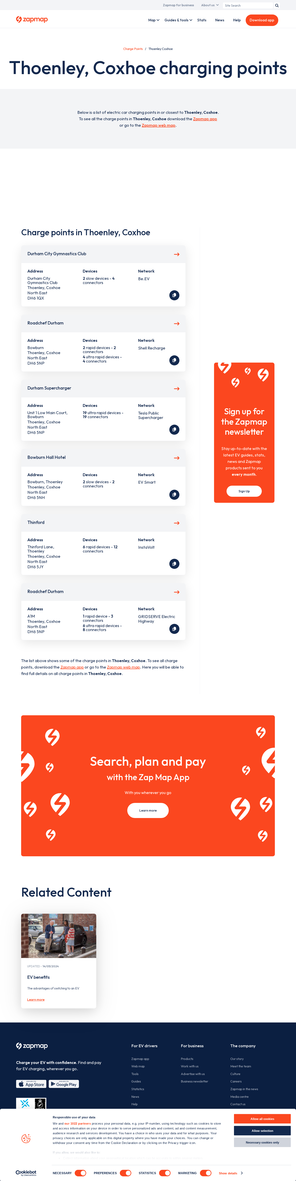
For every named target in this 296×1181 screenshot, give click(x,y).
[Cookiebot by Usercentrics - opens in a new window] (26, 1173)
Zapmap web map (158, 125)
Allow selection (262, 1130)
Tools (135, 1074)
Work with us (190, 1066)
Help (237, 20)
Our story (237, 1059)
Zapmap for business (178, 5)
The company (243, 1045)
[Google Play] (64, 1084)
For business (192, 1045)
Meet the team (240, 1066)
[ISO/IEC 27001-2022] (31, 1107)
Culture (235, 1074)
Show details (228, 1173)
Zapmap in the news (244, 1089)
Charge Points (133, 49)
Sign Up (244, 491)
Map (152, 20)
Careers (236, 1081)
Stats (201, 20)
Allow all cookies (262, 1119)
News (219, 20)
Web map (138, 1066)
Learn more (148, 810)
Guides (136, 1081)
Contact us (237, 1104)
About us (207, 5)
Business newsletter (194, 1081)
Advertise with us (193, 1074)
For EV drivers (144, 1045)
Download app (262, 20)
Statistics (137, 1089)
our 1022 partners (77, 1123)
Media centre (239, 1097)
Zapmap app (205, 118)
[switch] (125, 1173)
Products (187, 1059)
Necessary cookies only (262, 1142)
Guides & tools (176, 20)
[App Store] (31, 1084)
